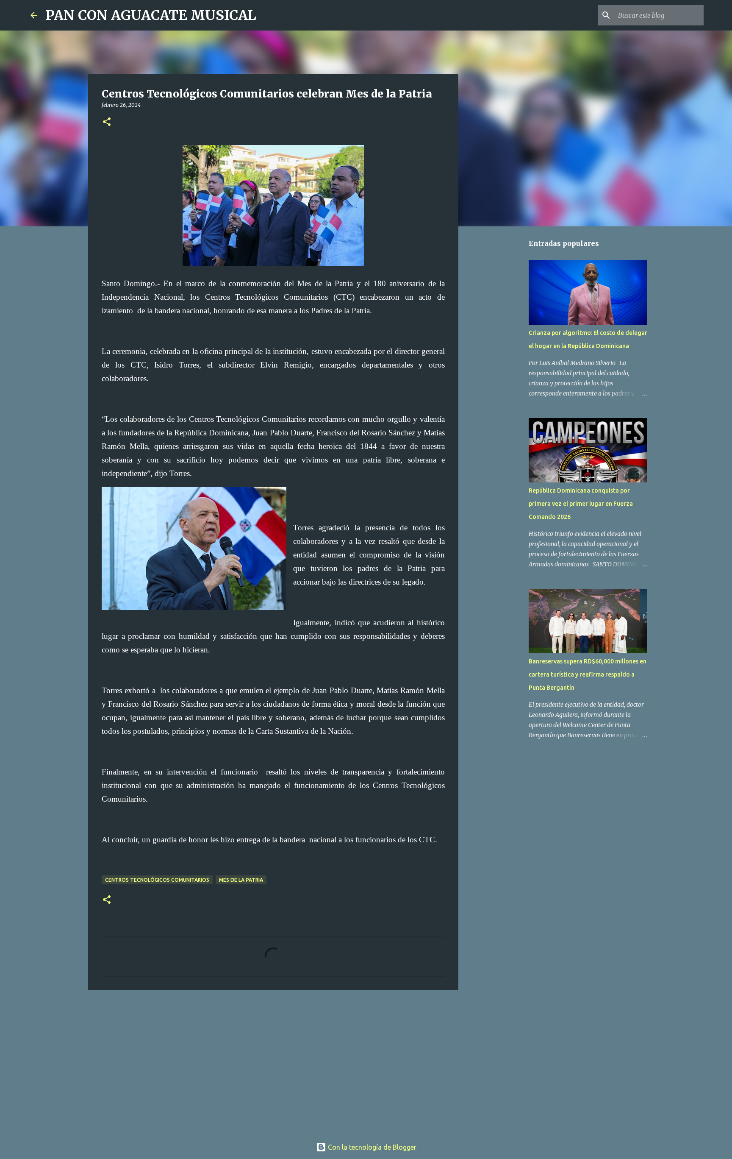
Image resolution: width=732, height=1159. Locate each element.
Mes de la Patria (241, 880)
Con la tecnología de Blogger (371, 1147)
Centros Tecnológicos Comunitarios (157, 880)
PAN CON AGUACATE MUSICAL (151, 15)
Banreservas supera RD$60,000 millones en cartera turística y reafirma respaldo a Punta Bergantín (587, 674)
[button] (107, 122)
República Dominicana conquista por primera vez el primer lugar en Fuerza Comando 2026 (581, 503)
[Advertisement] (273, 1062)
